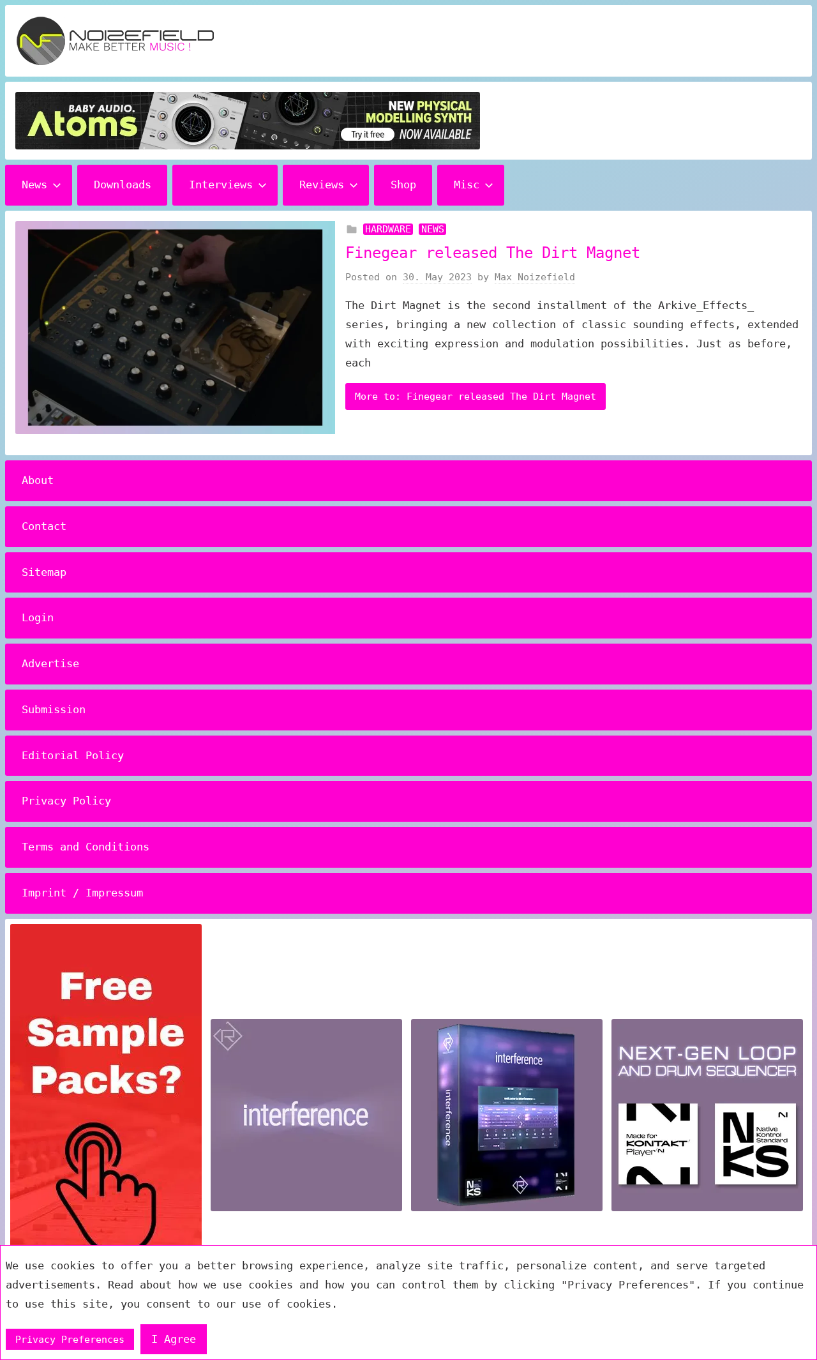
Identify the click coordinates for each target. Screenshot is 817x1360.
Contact (44, 526)
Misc (466, 184)
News (34, 184)
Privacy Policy (66, 800)
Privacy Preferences (69, 1339)
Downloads (122, 184)
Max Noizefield (535, 277)
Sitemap (44, 572)
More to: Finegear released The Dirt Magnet (475, 396)
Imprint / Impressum (82, 892)
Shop (403, 184)
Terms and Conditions (85, 846)
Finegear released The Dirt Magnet (492, 253)
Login (38, 617)
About (38, 480)
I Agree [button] (173, 1339)
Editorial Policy (73, 755)
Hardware (388, 229)
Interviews (221, 184)
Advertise (50, 663)
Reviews (321, 184)
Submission (54, 709)
